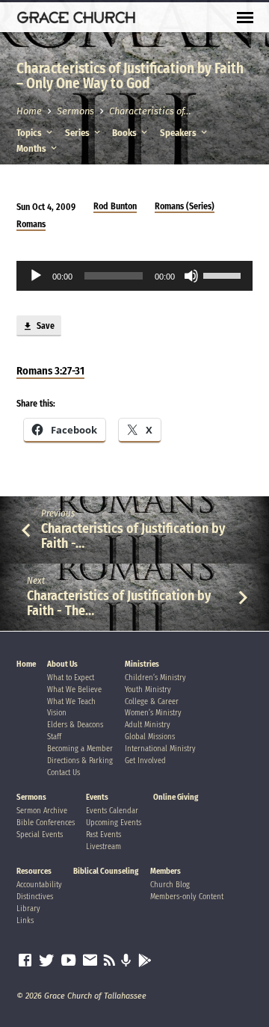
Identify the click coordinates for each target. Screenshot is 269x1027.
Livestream (103, 846)
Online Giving (175, 797)
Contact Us (63, 772)
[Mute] (191, 275)
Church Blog (170, 884)
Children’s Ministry (155, 677)
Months (32, 148)
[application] (134, 276)
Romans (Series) (184, 206)
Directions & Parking (80, 760)
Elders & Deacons (75, 725)
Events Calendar (112, 810)
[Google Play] (145, 961)
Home (29, 111)
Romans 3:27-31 (50, 370)
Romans (31, 224)
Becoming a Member (80, 748)
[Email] (90, 960)
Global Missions (150, 736)
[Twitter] (46, 960)
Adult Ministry (147, 725)
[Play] (35, 275)
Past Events (103, 834)
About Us (62, 664)
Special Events (39, 834)
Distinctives (34, 896)
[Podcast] (126, 961)
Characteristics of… (150, 111)
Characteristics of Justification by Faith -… (133, 536)
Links (25, 920)
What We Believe (74, 689)
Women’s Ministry (153, 713)
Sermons (75, 111)
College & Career (152, 701)
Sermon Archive (41, 810)
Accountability (39, 884)
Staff (54, 736)
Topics (30, 132)
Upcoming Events (113, 822)
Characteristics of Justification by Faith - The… (119, 603)
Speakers (179, 132)
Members (165, 871)
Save (44, 326)
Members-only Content (186, 896)
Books (125, 132)
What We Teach (71, 701)
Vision (57, 713)
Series (78, 132)
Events (97, 797)
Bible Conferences (45, 822)
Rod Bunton (115, 206)
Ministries (142, 664)
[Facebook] (25, 960)
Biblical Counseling (105, 871)
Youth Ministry (148, 689)
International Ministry (160, 748)
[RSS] (109, 960)
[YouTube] (68, 960)
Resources (34, 871)
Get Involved (145, 760)
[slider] (224, 274)
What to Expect (70, 677)
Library (28, 908)
